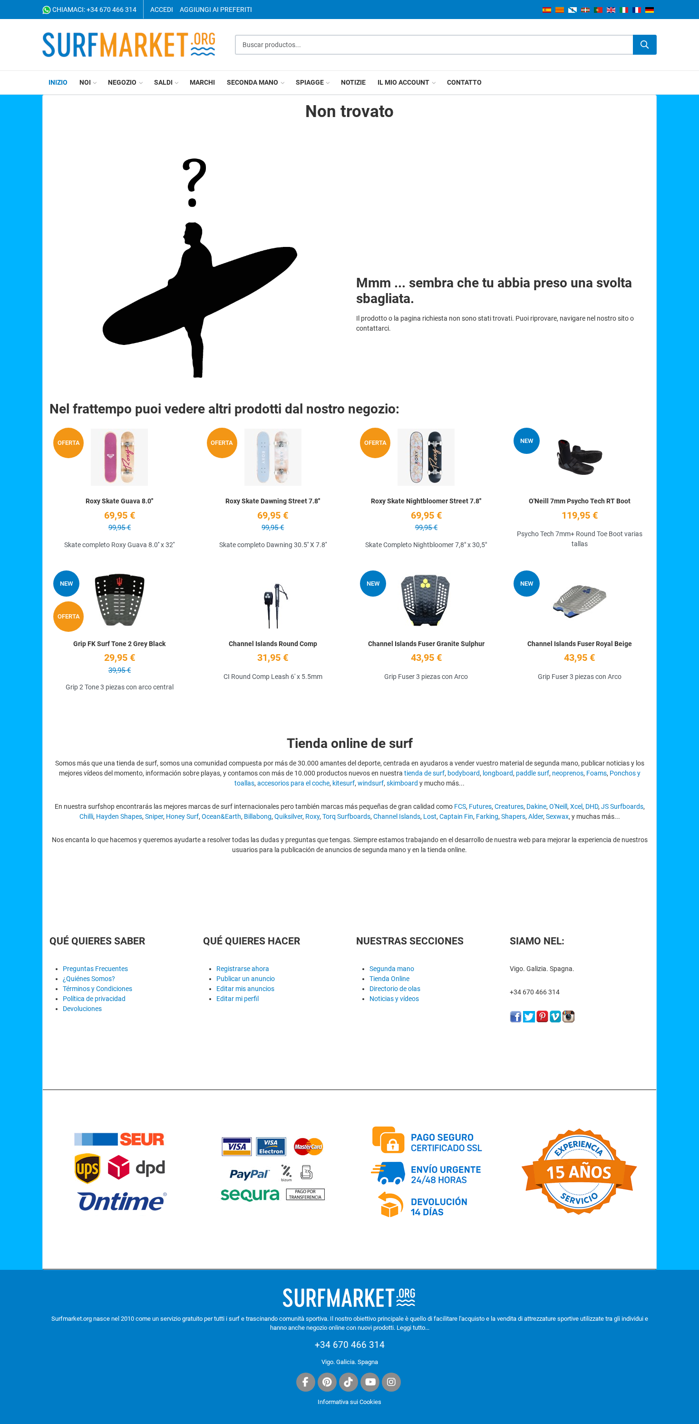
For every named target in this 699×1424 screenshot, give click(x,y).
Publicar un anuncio (245, 978)
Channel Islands (396, 816)
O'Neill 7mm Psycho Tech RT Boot (580, 501)
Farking (487, 816)
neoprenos (567, 773)
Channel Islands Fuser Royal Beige (579, 644)
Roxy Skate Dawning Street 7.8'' (272, 501)
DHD (591, 806)
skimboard (402, 783)
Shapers (513, 816)
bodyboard (463, 773)
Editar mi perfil (237, 998)
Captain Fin (456, 816)
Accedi (161, 9)
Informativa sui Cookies (349, 1401)
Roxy (312, 816)
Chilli (86, 816)
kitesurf (343, 783)
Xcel (576, 806)
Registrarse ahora (242, 968)
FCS (460, 806)
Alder (535, 816)
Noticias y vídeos (394, 998)
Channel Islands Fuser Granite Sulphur (426, 644)
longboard (498, 773)
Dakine (536, 806)
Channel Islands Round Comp (273, 644)
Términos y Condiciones (97, 988)
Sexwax (557, 816)
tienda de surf (424, 773)
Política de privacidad (94, 998)
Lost (430, 816)
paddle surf (532, 773)
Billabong (258, 816)
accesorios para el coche (293, 783)
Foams (596, 773)
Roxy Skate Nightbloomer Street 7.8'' (426, 501)
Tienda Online (389, 978)
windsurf (371, 783)
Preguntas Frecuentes (95, 968)
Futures (480, 806)
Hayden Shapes (119, 816)
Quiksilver (288, 816)
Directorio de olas (394, 988)
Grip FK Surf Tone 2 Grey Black (119, 644)
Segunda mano (391, 968)
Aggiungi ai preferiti (216, 9)
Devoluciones (82, 1008)
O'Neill (558, 806)
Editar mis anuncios (245, 988)
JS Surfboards (622, 806)
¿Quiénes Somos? (89, 978)
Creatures (509, 806)
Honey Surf (182, 816)
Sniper (154, 816)
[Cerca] (645, 45)
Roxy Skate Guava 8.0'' (119, 501)
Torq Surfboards (346, 816)
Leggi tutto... (413, 1327)
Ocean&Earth (221, 816)
